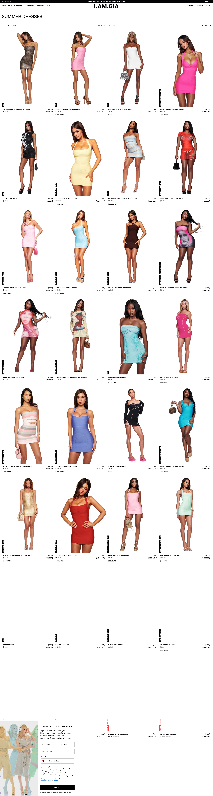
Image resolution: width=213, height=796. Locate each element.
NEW (10, 6)
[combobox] (44, 761)
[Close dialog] (73, 724)
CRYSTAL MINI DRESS (168, 734)
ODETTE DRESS (8, 645)
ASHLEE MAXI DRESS (167, 645)
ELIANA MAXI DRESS (115, 645)
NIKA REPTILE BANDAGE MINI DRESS (16, 109)
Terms (55, 781)
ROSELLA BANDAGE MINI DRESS (171, 109)
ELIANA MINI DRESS (10, 198)
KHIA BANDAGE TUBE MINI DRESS (67, 109)
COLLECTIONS (29, 6)
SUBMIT (57, 787)
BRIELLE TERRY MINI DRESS (118, 734)
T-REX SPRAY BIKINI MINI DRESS (171, 198)
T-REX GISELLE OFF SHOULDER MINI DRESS (71, 377)
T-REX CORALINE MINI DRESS (13, 377)
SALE (48, 6)
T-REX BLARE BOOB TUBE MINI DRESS (173, 288)
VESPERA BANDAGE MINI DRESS (14, 288)
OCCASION (40, 6)
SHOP (4, 6)
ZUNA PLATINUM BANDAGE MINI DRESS (122, 198)
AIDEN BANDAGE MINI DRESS (66, 198)
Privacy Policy (46, 781)
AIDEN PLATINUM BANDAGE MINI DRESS (17, 555)
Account (207, 1)
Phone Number (45, 757)
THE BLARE (18, 6)
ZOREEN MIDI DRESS (62, 645)
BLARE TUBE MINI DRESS (117, 377)
